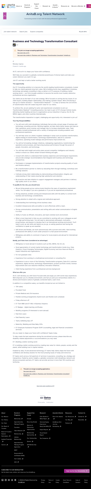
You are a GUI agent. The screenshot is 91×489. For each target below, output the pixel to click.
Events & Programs (27, 6)
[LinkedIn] (5, 17)
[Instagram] (6, 480)
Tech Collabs (17, 459)
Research (45, 6)
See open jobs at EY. (23, 53)
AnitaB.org (21, 482)
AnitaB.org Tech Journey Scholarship (57, 424)
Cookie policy (49, 402)
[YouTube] (9, 480)
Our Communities (32, 438)
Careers (3, 445)
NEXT (15, 450)
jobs (23, 31)
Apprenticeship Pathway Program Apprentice (19, 445)
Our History (4, 420)
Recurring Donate (32, 422)
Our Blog (67, 420)
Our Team (4, 423)
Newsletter (81, 420)
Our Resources (69, 416)
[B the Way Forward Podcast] (15, 480)
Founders (17, 427)
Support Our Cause (36, 6)
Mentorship (17, 419)
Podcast (67, 423)
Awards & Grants (55, 6)
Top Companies (44, 438)
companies (36, 31)
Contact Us (81, 416)
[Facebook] (5, 14)
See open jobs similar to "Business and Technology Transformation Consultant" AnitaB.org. (43, 55)
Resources (64, 6)
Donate (29, 419)
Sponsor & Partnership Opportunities (31, 427)
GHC (15, 462)
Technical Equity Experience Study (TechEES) (44, 424)
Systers (29, 441)
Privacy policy (41, 402)
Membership (17, 434)
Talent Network (18, 431)
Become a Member (77, 6)
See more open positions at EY (45, 386)
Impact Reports (44, 429)
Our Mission (4, 416)
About (18, 6)
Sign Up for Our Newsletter (75, 471)
